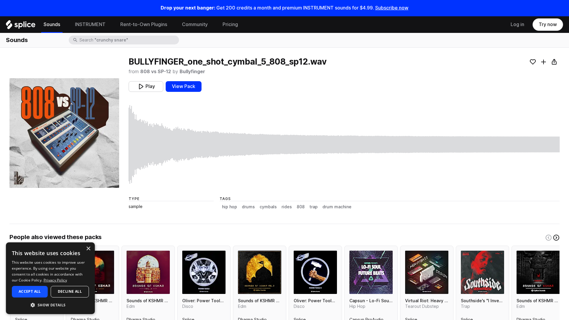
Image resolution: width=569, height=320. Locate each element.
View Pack (183, 86)
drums (248, 206)
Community (195, 24)
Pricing (230, 24)
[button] (50, 304)
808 (301, 206)
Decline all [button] (70, 291)
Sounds (52, 24)
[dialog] (50, 278)
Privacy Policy (55, 280)
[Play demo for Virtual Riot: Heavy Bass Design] (426, 272)
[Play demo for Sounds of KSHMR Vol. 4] (148, 272)
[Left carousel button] (548, 237)
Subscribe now (391, 8)
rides (287, 206)
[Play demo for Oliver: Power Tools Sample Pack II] (315, 272)
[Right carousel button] (556, 237)
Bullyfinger (192, 71)
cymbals (268, 206)
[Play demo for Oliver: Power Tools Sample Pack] (203, 272)
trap (313, 206)
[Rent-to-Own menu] (172, 24)
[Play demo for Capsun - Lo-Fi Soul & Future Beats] (371, 272)
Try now (548, 24)
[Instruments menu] (110, 24)
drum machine (336, 206)
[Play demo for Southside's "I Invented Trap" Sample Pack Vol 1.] (482, 272)
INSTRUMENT (90, 24)
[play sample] (344, 144)
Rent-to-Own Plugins (143, 24)
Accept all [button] (30, 291)
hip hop (229, 206)
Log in (517, 24)
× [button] (88, 249)
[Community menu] (212, 24)
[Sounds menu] (65, 24)
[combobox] (128, 40)
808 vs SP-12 (155, 71)
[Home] (20, 26)
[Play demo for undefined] (64, 133)
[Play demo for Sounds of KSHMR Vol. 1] (538, 272)
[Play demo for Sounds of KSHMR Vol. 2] (259, 272)
